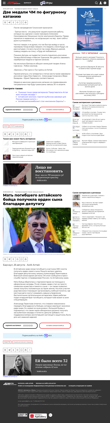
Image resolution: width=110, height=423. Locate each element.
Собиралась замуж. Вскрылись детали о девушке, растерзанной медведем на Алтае (93, 211)
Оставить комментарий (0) (55, 109)
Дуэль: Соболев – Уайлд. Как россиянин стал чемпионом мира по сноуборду (57, 150)
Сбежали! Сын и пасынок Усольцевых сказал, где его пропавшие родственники (94, 232)
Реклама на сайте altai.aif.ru (46, 383)
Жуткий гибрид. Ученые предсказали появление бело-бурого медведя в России (94, 142)
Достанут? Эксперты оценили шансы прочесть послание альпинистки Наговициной (94, 106)
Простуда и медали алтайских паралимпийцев (22, 156)
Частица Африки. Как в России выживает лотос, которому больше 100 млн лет (93, 225)
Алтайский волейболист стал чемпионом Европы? (41, 101)
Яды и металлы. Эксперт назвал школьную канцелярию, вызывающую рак (92, 204)
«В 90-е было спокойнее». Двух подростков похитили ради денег (93, 134)
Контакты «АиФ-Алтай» (25, 383)
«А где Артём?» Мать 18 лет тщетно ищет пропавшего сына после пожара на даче (93, 121)
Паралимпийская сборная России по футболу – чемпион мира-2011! (23, 149)
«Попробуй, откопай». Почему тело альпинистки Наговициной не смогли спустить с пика (94, 114)
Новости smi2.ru (10, 185)
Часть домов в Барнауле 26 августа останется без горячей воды (90, 67)
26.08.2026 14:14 (8, 192)
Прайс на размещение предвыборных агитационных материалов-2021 (42, 386)
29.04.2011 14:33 (8, 9)
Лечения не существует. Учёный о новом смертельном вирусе (93, 196)
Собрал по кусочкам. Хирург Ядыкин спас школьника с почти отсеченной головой (94, 128)
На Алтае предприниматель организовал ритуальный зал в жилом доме (89, 85)
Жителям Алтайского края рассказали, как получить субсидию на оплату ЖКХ (90, 93)
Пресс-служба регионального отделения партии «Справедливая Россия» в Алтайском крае (34, 254)
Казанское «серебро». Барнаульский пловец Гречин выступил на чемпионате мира (56, 143)
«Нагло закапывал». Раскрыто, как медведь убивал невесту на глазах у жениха (94, 218)
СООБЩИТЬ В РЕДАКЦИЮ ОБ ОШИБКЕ (80, 386)
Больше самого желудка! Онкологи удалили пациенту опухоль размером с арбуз (90, 59)
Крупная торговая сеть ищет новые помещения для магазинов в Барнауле (90, 76)
